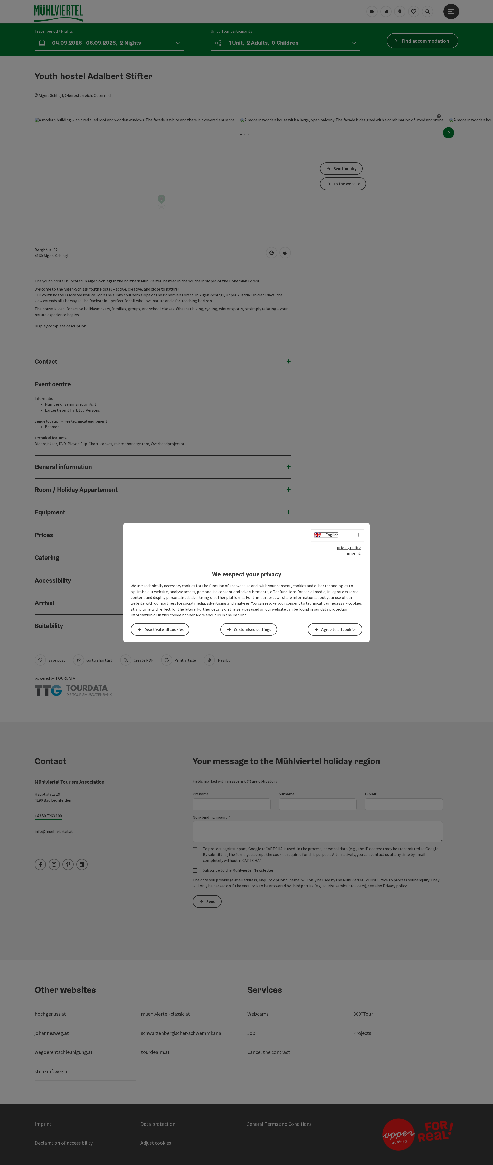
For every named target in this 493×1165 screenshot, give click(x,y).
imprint (354, 553)
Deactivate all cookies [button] (164, 629)
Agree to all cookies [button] (338, 629)
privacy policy (349, 547)
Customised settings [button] (252, 629)
